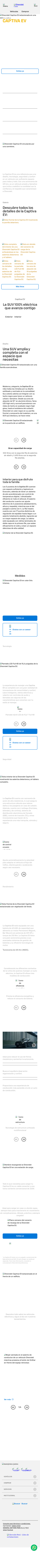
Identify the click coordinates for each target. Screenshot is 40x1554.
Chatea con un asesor (21, 630)
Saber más (20, 1325)
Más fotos (20, 287)
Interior (17, 317)
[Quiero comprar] (34, 1548)
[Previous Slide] (16, 467)
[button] (27, 60)
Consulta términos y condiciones (13, 1450)
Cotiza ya (20, 71)
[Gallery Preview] (20, 230)
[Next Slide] (23, 440)
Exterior (9, 317)
